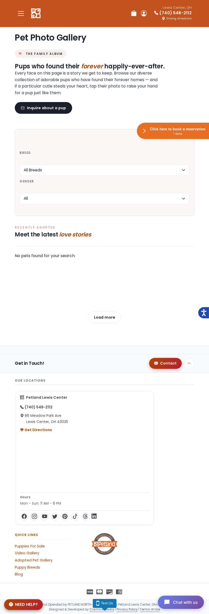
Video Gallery (27, 553)
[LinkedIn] (94, 516)
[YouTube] (45, 516)
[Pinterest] (65, 516)
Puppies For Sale (30, 546)
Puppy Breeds (27, 567)
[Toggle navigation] (21, 13)
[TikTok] (75, 516)
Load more (104, 317)
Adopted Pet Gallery (34, 560)
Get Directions (38, 429)
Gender (27, 181)
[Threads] (85, 516)
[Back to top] (189, 363)
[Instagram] (34, 516)
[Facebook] (24, 516)
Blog (19, 574)
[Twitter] (55, 516)
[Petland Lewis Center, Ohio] (36, 13)
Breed (25, 153)
